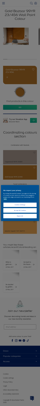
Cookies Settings (20, 205)
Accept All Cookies (20, 210)
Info (5, 199)
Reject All (20, 216)
